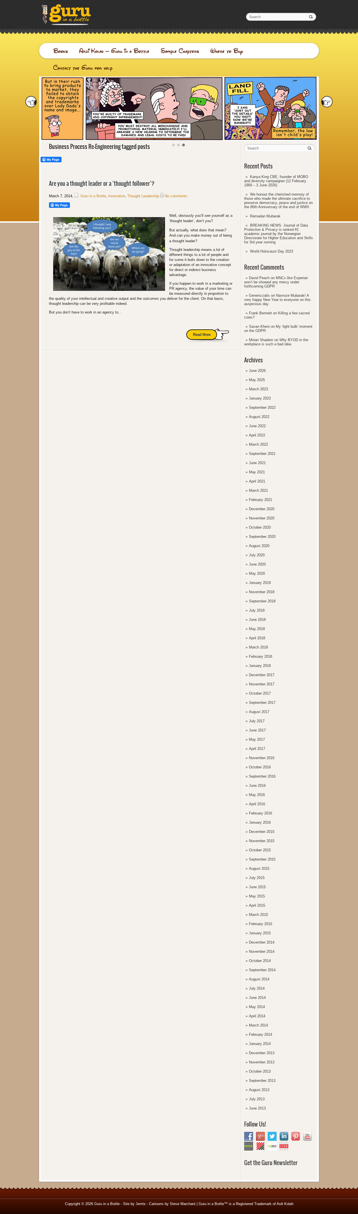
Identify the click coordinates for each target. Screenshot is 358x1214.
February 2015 (260, 924)
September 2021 (262, 454)
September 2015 (262, 859)
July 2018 (257, 610)
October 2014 (260, 961)
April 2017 (257, 749)
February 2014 (260, 1034)
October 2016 (260, 767)
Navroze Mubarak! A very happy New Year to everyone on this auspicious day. (277, 299)
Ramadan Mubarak (265, 216)
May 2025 (257, 380)
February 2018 (260, 656)
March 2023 (258, 389)
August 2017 (259, 712)
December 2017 (261, 675)
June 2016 (257, 785)
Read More (202, 334)
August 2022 (259, 417)
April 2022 (257, 435)
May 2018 (257, 629)
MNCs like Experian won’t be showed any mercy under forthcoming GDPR (276, 282)
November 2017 (261, 684)
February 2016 (260, 813)
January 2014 (260, 1044)
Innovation (116, 196)
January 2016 (260, 822)
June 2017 (257, 730)
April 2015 (257, 905)
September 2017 (262, 702)
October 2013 (260, 1071)
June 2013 (257, 1108)
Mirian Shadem (261, 340)
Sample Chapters (180, 50)
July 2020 (257, 555)
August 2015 (259, 868)
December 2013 (261, 1053)
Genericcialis (259, 295)
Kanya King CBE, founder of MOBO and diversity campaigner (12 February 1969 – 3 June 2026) (276, 181)
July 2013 (257, 1099)
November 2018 (261, 592)
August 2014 (259, 979)
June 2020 (257, 564)
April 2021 (257, 481)
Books (60, 50)
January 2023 (260, 398)
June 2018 (257, 619)
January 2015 (260, 933)
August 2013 (259, 1090)
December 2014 (261, 942)
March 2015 (258, 915)
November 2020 (261, 518)
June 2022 (257, 426)
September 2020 (262, 536)
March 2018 (258, 647)
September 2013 (262, 1080)
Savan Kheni (259, 326)
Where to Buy (226, 50)
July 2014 (257, 988)
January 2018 (260, 666)
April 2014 (257, 1016)
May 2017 (257, 739)
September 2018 (262, 601)
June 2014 (257, 998)
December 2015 (261, 832)
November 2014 (261, 951)
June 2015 (257, 887)
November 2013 (261, 1062)
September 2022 (262, 407)
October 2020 (260, 527)
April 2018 (257, 638)
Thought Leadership (143, 196)
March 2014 (258, 1025)
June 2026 (257, 371)
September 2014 (262, 970)
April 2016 (257, 804)
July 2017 (257, 721)
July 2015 (257, 878)
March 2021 (258, 490)
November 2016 (261, 758)
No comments (176, 196)
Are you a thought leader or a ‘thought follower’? (101, 183)
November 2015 (261, 841)
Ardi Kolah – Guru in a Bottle (114, 50)
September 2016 (262, 776)
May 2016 (257, 795)
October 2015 (260, 850)
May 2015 (257, 896)
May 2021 (257, 472)
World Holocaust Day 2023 (271, 251)
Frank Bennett (260, 313)
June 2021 (257, 463)
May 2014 (257, 1007)
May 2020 (257, 573)
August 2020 (259, 546)
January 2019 (260, 583)
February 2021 (260, 500)
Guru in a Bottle (93, 196)
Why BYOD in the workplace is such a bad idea (276, 342)
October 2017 (260, 693)
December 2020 (261, 509)
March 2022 (258, 444)
